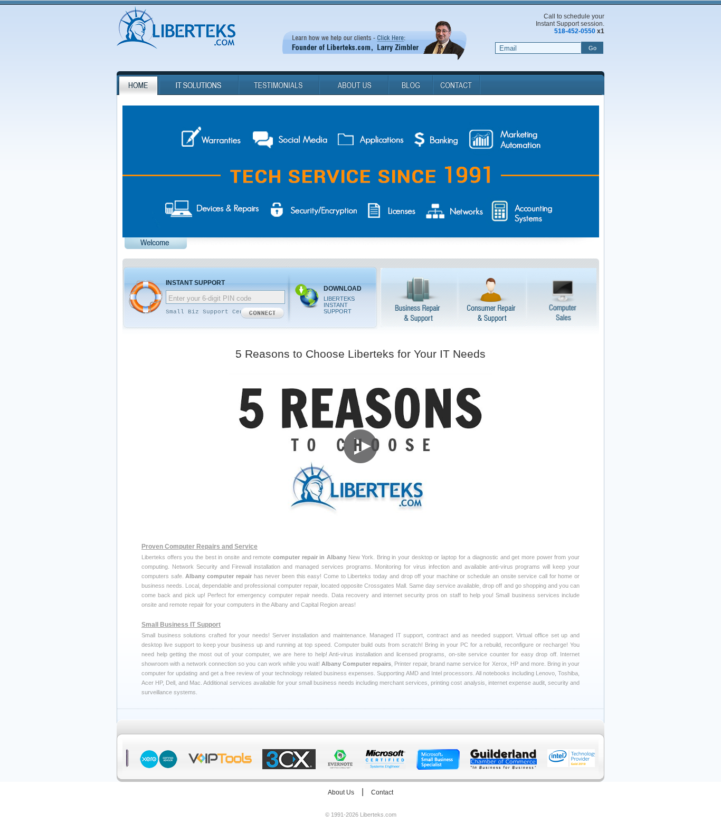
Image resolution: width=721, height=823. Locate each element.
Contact (382, 792)
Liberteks (176, 28)
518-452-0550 (574, 31)
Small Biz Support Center (210, 312)
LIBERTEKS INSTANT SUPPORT (339, 304)
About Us (341, 792)
